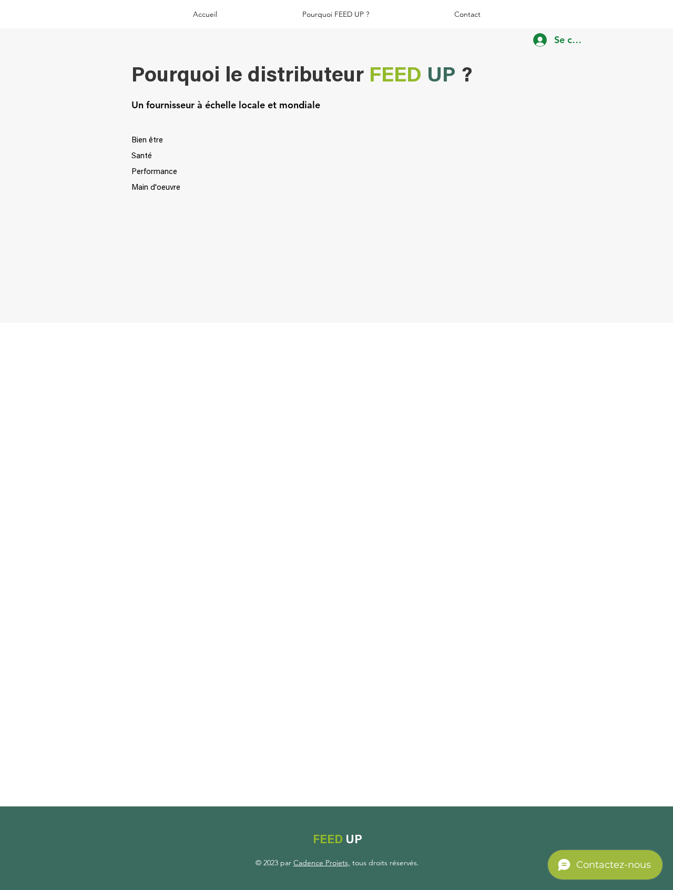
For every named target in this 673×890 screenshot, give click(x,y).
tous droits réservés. (384, 862)
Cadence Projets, (321, 862)
